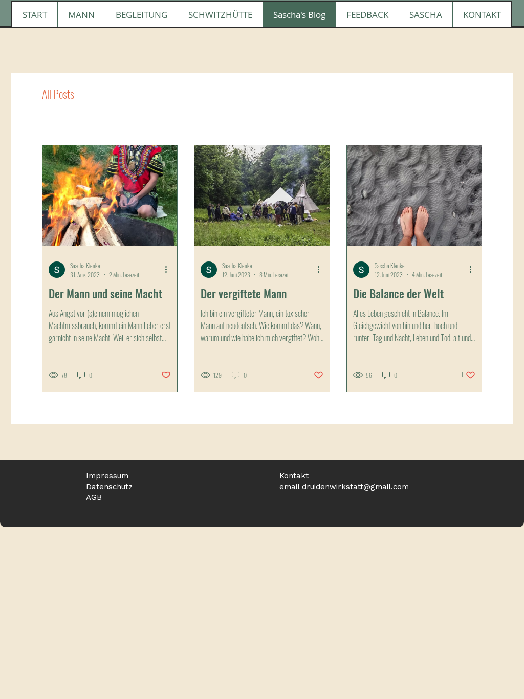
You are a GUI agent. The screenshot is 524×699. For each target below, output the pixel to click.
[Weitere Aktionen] (169, 270)
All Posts (58, 94)
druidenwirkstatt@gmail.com (355, 486)
